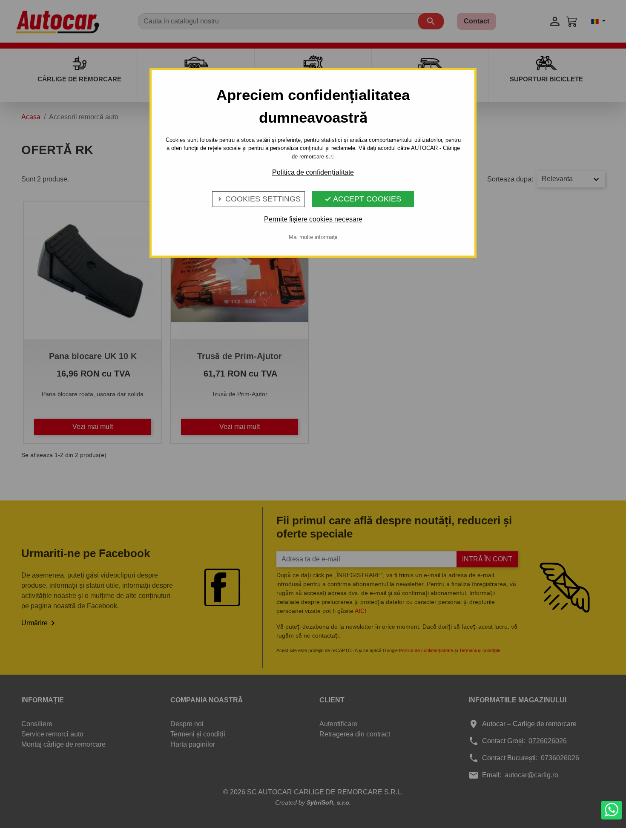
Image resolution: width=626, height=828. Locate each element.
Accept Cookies (362, 199)
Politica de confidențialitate (313, 172)
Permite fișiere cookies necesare (313, 219)
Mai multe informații (313, 237)
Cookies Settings (258, 199)
